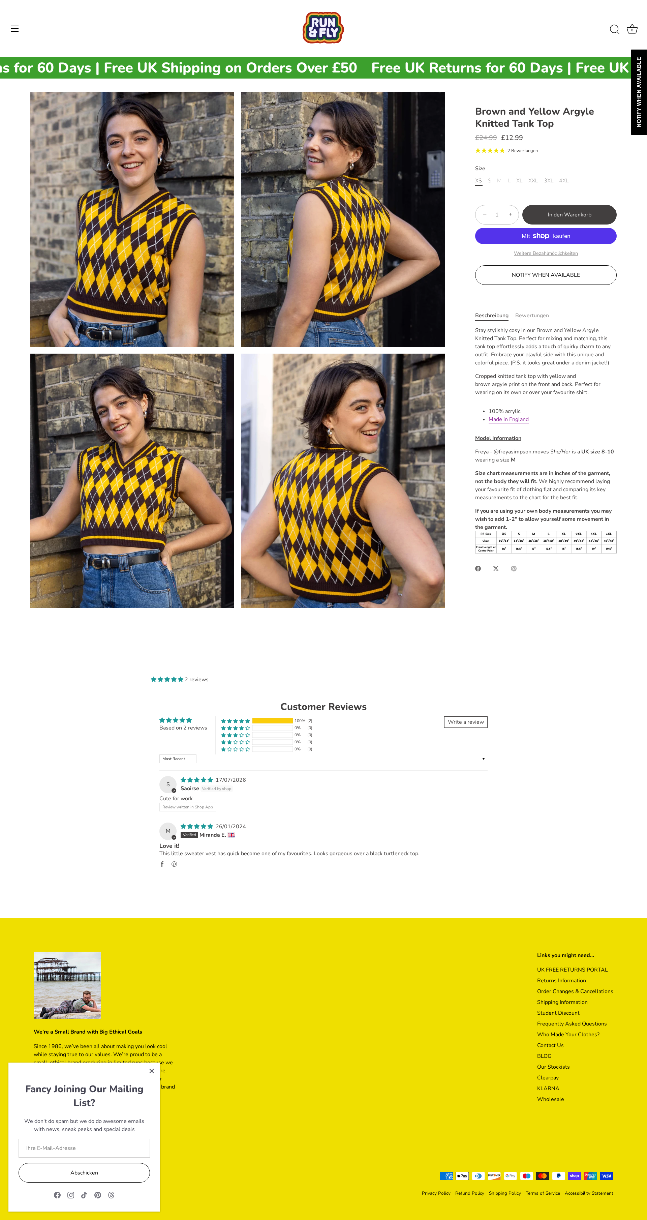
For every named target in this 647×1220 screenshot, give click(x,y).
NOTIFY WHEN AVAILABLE (546, 274)
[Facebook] (57, 1194)
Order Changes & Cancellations (575, 991)
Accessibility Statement (589, 1193)
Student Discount (558, 1013)
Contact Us (550, 1045)
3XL (548, 180)
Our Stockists (553, 1067)
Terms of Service (543, 1193)
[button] (168, 679)
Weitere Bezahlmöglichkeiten (546, 252)
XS (478, 180)
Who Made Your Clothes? (568, 1034)
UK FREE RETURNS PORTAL (572, 970)
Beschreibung (492, 315)
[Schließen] (151, 1071)
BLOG (544, 1056)
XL (519, 180)
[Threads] (111, 1194)
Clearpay (548, 1077)
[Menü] (14, 28)
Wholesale (550, 1099)
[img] (197, 780)
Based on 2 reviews (183, 728)
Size (480, 169)
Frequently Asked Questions (572, 1024)
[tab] (495, 315)
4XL (563, 180)
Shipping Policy (505, 1193)
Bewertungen (532, 315)
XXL (533, 180)
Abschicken (84, 1173)
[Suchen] (614, 29)
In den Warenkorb (569, 214)
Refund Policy (469, 1193)
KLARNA (548, 1088)
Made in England (509, 419)
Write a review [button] (466, 722)
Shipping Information (562, 1002)
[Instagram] (70, 1194)
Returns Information (561, 980)
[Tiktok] (84, 1194)
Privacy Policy (436, 1193)
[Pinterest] (97, 1194)
